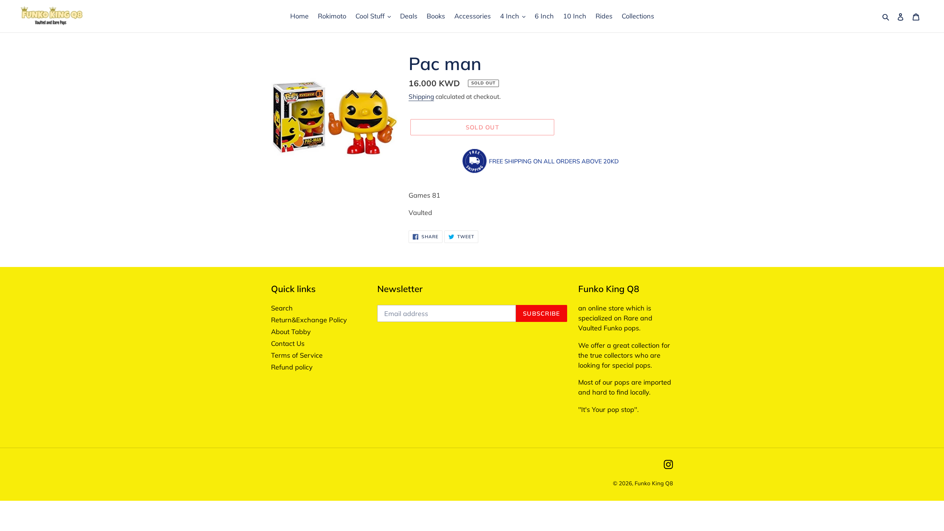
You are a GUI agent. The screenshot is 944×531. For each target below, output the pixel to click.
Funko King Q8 (654, 483)
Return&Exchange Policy (309, 320)
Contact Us (288, 343)
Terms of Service (297, 355)
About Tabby (291, 331)
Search (282, 308)
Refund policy (292, 367)
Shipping (421, 96)
